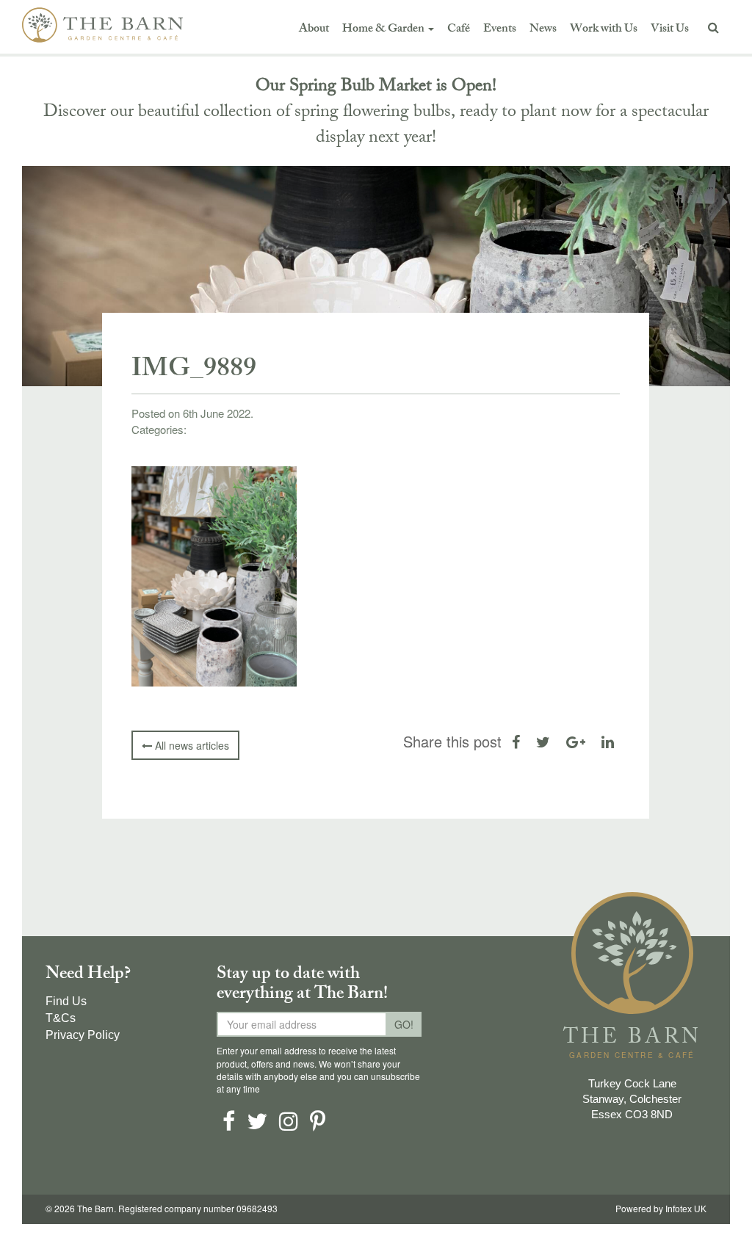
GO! (403, 1024)
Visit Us (670, 29)
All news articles (190, 745)
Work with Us (603, 29)
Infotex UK (685, 1209)
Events (499, 29)
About (314, 29)
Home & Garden (384, 29)
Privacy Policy (83, 1035)
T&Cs (61, 1018)
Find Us (66, 1001)
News (543, 29)
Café (458, 29)
